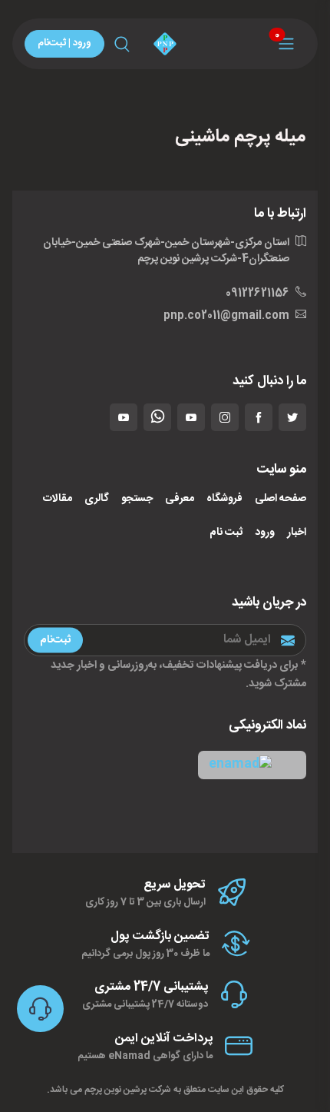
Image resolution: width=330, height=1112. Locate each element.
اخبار (296, 533)
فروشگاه (224, 499)
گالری (96, 499)
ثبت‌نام (55, 640)
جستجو (137, 499)
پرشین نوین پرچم (115, 1089)
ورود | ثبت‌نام (64, 43)
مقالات (57, 499)
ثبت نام (226, 533)
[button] (252, 765)
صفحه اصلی (280, 499)
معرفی (179, 499)
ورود (265, 533)
